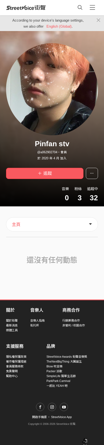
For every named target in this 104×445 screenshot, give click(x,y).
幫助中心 (12, 376)
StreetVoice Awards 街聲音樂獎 (66, 356)
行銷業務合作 (71, 320)
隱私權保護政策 (16, 356)
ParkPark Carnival (58, 381)
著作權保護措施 (16, 361)
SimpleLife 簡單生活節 (61, 376)
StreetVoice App (61, 417)
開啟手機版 (39, 417)
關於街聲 (12, 320)
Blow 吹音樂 (54, 366)
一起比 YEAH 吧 (56, 386)
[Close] (98, 20)
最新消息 (12, 325)
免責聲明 (12, 371)
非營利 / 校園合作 (73, 325)
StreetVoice (26, 7)
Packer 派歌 (54, 371)
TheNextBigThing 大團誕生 (64, 361)
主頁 (16, 224)
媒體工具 (12, 330)
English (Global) (59, 26)
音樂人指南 (37, 320)
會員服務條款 (14, 366)
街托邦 (34, 325)
